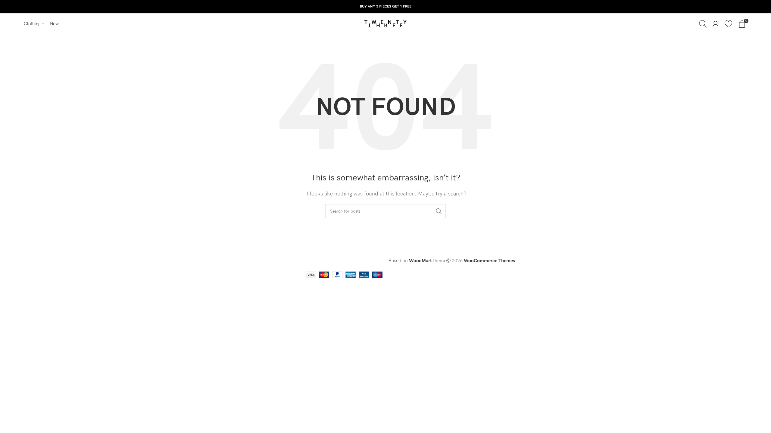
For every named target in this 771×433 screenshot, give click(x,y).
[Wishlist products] (728, 24)
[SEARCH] (439, 211)
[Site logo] (385, 23)
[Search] (703, 24)
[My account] (716, 24)
